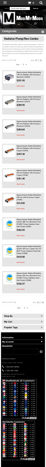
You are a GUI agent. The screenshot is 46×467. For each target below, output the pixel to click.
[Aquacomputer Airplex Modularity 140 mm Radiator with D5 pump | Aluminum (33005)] (9, 77)
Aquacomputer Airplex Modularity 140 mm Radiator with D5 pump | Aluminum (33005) (29, 74)
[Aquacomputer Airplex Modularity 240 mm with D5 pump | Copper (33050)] (9, 200)
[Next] (26, 64)
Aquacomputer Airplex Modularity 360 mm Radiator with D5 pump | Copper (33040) (29, 172)
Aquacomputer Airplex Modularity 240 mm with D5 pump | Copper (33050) (29, 197)
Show (32, 60)
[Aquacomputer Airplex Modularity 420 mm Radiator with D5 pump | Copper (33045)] (9, 151)
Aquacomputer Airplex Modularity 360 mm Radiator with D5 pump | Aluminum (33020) (29, 123)
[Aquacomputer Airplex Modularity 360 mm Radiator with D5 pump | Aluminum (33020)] (9, 126)
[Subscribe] (41, 352)
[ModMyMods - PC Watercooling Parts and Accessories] (23, 17)
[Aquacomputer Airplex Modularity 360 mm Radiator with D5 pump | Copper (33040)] (9, 175)
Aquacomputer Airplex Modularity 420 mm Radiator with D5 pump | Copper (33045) (29, 148)
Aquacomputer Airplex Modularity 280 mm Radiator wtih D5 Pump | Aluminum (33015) (29, 99)
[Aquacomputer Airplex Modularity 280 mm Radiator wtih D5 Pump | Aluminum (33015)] (9, 102)
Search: (6, 8)
